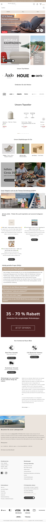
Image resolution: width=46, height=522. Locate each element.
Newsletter (3, 491)
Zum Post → (11, 238)
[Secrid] (38, 76)
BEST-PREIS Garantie (28, 467)
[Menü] (1, 4)
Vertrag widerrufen (27, 471)
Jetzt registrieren (28, 497)
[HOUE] (10, 76)
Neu (23, 11)
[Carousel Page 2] (21, 133)
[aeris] (24, 76)
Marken (8, 11)
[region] (23, 23)
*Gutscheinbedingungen (28, 477)
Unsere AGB (3, 493)
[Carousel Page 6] (28, 133)
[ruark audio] (34, 94)
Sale (38, 11)
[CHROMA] (26, 94)
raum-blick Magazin (4, 489)
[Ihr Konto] (37, 4)
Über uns (2, 487)
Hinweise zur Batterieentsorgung (7, 498)
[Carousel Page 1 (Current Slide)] (18, 133)
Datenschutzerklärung (5, 496)
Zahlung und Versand (28, 465)
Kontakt (25, 475)
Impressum (3, 495)
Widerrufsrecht (27, 469)
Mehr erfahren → (11, 358)
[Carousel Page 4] (24, 133)
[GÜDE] (4, 94)
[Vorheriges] (37, 30)
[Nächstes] (41, 30)
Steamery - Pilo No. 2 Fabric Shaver (9, 123)
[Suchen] (43, 7)
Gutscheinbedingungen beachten (30, 493)
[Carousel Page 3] (22, 133)
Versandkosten (25, 520)
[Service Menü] (34, 4)
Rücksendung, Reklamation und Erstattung (32, 473)
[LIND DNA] (12, 94)
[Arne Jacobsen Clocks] (41, 94)
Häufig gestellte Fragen (28, 479)
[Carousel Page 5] (26, 133)
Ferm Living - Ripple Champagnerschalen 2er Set (28, 123)
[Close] (44, 1)
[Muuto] (19, 94)
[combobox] (21, 7)
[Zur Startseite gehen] (15, 4)
